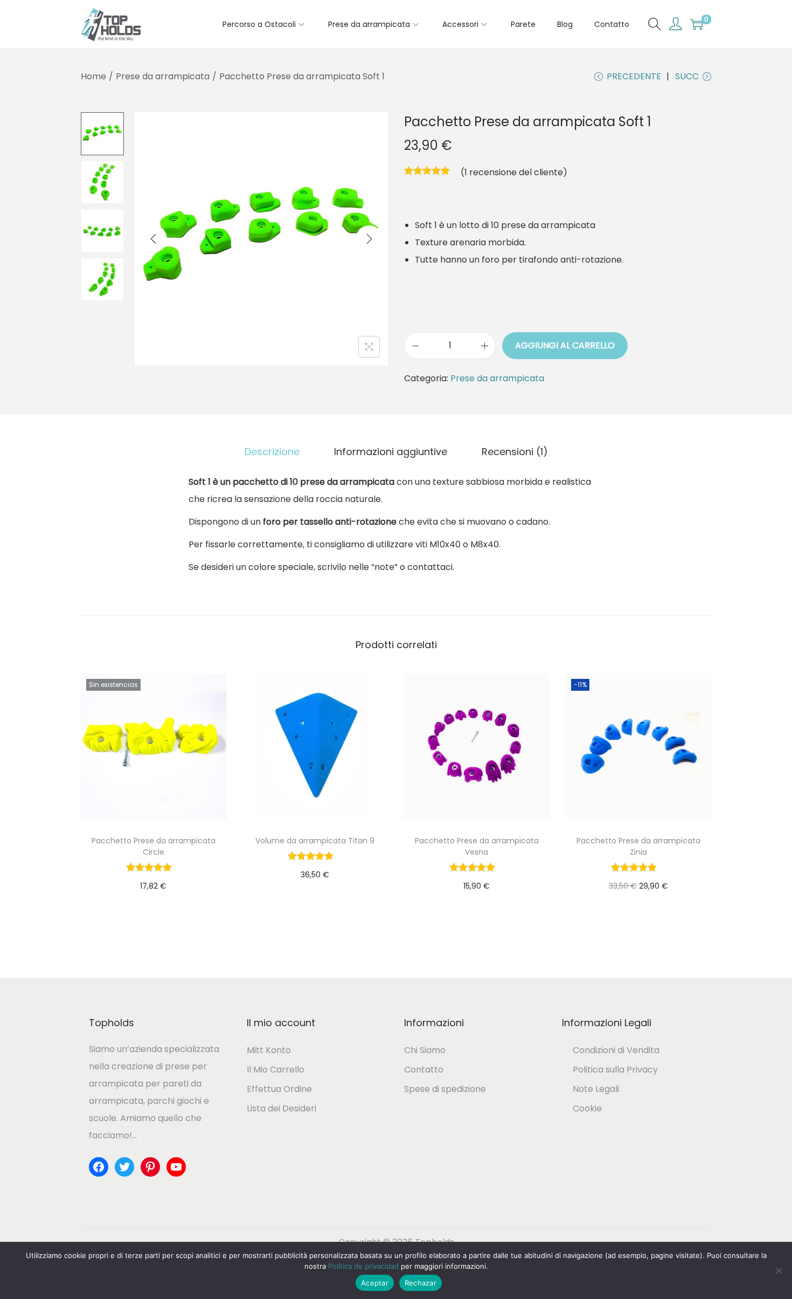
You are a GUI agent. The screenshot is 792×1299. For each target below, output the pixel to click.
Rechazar (420, 1283)
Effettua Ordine (279, 1089)
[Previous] (153, 238)
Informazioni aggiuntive (390, 451)
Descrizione (272, 451)
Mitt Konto (269, 1050)
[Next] (369, 238)
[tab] (272, 452)
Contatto (423, 1069)
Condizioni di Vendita (616, 1050)
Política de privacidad (363, 1266)
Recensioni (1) (515, 451)
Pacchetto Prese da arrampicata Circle (154, 846)
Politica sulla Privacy (615, 1069)
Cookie (587, 1108)
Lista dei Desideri (281, 1108)
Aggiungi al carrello (565, 345)
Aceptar (374, 1283)
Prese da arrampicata (163, 76)
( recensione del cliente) (514, 172)
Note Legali (596, 1089)
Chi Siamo (425, 1050)
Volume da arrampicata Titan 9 (314, 840)
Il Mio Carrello (275, 1069)
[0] (696, 24)
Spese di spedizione (445, 1089)
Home (93, 76)
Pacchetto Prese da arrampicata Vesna (477, 846)
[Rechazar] (778, 1270)
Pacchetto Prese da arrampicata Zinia (638, 846)
